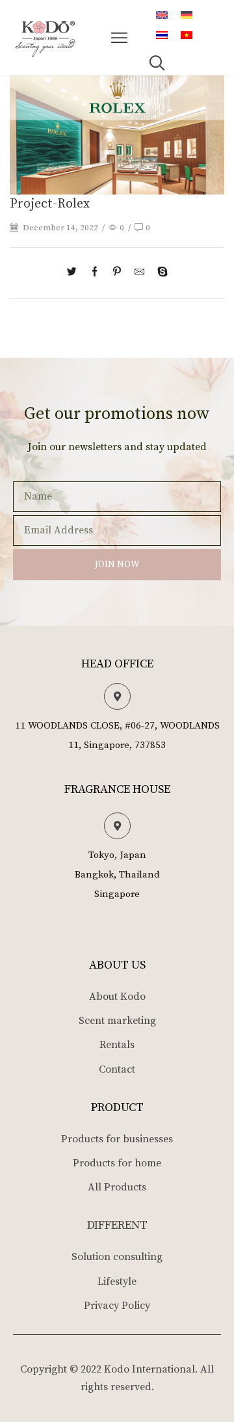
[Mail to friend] (139, 273)
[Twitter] (75, 273)
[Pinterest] (117, 273)
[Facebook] (94, 273)
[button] (119, 37)
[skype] (159, 273)
